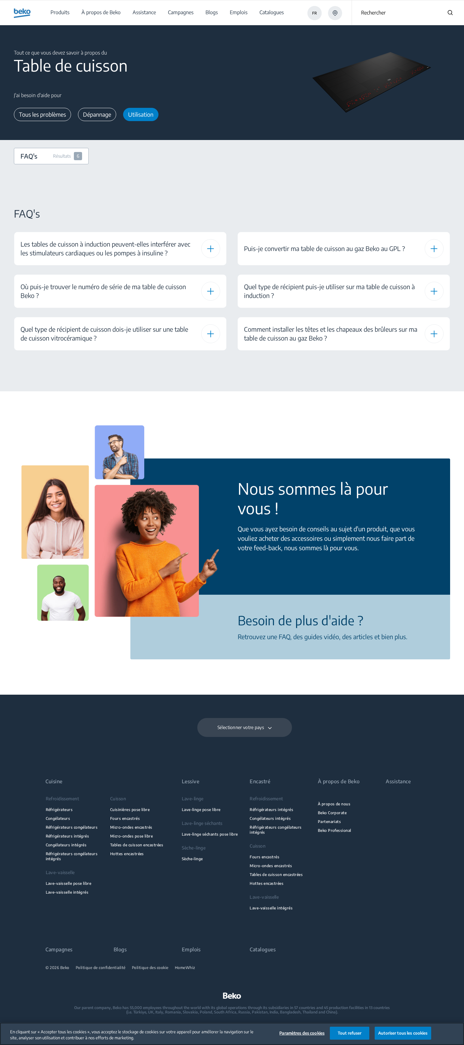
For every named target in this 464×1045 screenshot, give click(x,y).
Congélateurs (58, 818)
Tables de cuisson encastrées (136, 845)
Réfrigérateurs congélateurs (72, 827)
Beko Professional (334, 830)
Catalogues (263, 950)
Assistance (398, 782)
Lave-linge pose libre (201, 809)
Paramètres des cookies (301, 1033)
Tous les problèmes (42, 114)
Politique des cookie (150, 968)
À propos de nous (334, 804)
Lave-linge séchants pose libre (210, 834)
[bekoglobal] (22, 13)
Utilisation (140, 114)
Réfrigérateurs (59, 809)
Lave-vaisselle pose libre (69, 883)
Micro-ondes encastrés (131, 827)
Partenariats (329, 821)
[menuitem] (59, 12)
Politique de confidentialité (101, 968)
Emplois (191, 950)
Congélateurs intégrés (66, 845)
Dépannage (97, 114)
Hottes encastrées (127, 853)
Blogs (120, 950)
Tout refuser (350, 1033)
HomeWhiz (185, 968)
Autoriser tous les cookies (402, 1033)
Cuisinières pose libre (130, 809)
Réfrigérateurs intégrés (67, 836)
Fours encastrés (125, 818)
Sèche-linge (192, 858)
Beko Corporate (332, 812)
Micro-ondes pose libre (131, 836)
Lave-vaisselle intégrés (67, 892)
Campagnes (58, 950)
